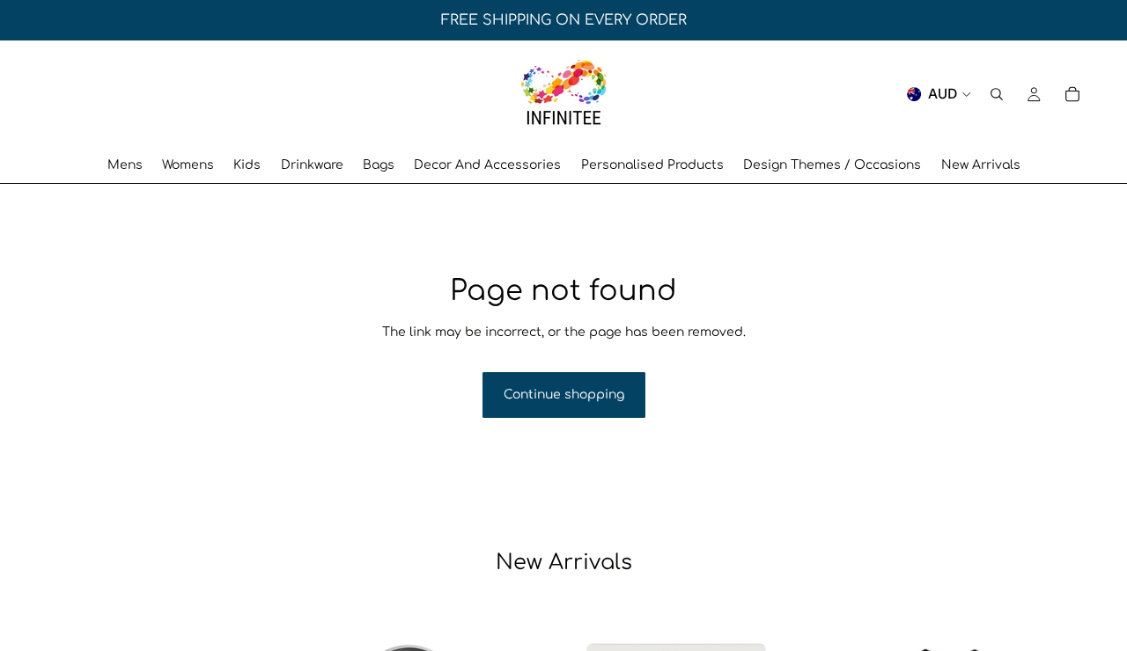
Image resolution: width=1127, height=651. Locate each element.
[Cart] (1072, 94)
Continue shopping (564, 394)
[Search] (996, 94)
